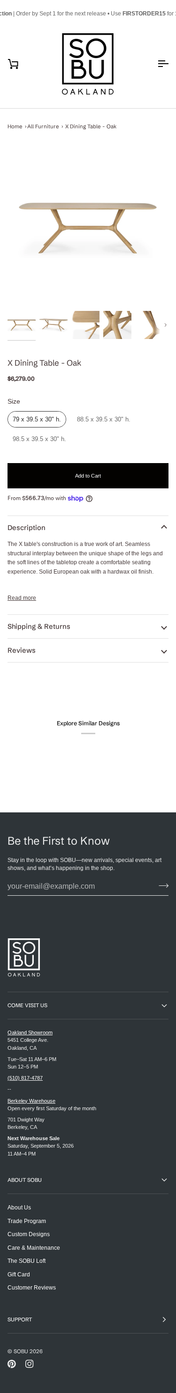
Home (15, 126)
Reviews (22, 650)
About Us (19, 1207)
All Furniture (43, 126)
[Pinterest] (12, 1364)
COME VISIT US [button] (27, 1005)
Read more (22, 598)
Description (27, 527)
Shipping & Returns (39, 626)
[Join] (160, 885)
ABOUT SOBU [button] (25, 1180)
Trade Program (27, 1221)
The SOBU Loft (27, 1261)
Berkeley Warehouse (31, 1101)
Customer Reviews (32, 1287)
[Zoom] (88, 228)
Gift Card (19, 1274)
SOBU (21, 1351)
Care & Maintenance (34, 1248)
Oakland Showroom (30, 1032)
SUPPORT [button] (20, 1319)
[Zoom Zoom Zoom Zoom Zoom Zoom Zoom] (88, 228)
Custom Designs (29, 1234)
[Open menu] (154, 64)
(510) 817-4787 (25, 1078)
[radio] (37, 419)
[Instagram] (29, 1364)
